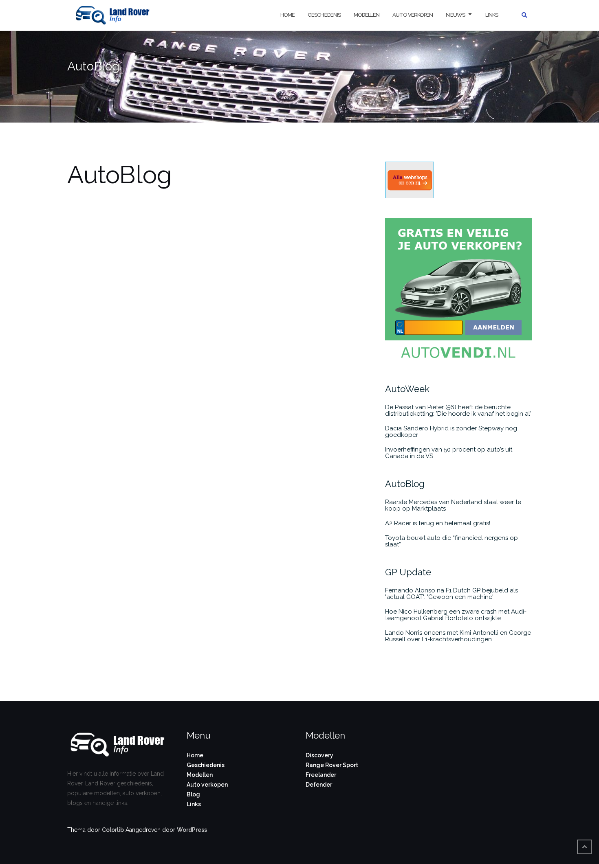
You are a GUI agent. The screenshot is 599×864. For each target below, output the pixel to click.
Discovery (319, 755)
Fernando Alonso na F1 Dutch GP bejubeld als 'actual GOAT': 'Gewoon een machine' (451, 593)
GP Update (408, 572)
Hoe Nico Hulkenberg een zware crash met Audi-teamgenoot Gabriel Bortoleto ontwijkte (455, 614)
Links (491, 15)
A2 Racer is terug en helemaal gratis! (437, 523)
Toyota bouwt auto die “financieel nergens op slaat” (451, 541)
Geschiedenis (324, 15)
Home (287, 15)
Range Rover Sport (332, 765)
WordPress (192, 830)
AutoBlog (405, 483)
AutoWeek (407, 389)
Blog (193, 794)
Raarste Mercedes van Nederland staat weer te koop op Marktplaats (453, 505)
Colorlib (113, 830)
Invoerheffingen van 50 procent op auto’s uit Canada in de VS (448, 452)
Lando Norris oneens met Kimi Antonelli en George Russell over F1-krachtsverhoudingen (458, 636)
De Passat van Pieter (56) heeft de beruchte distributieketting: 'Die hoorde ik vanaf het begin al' (458, 410)
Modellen (366, 15)
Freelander (321, 775)
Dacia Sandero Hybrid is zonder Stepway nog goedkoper (451, 431)
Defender (319, 784)
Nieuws (455, 15)
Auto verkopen (412, 15)
